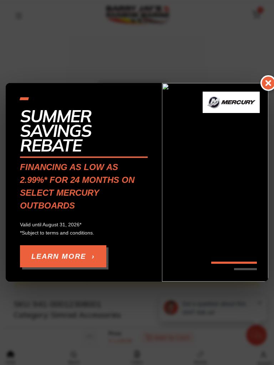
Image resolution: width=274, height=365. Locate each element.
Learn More (63, 257)
